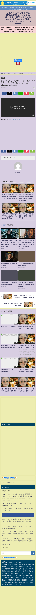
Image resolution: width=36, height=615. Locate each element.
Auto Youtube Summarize (16, 119)
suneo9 (18, 173)
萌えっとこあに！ (6, 544)
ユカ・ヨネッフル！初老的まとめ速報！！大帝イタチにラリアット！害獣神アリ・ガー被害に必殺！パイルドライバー (17, 533)
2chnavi (3, 58)
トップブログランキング (8, 482)
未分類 (2, 77)
